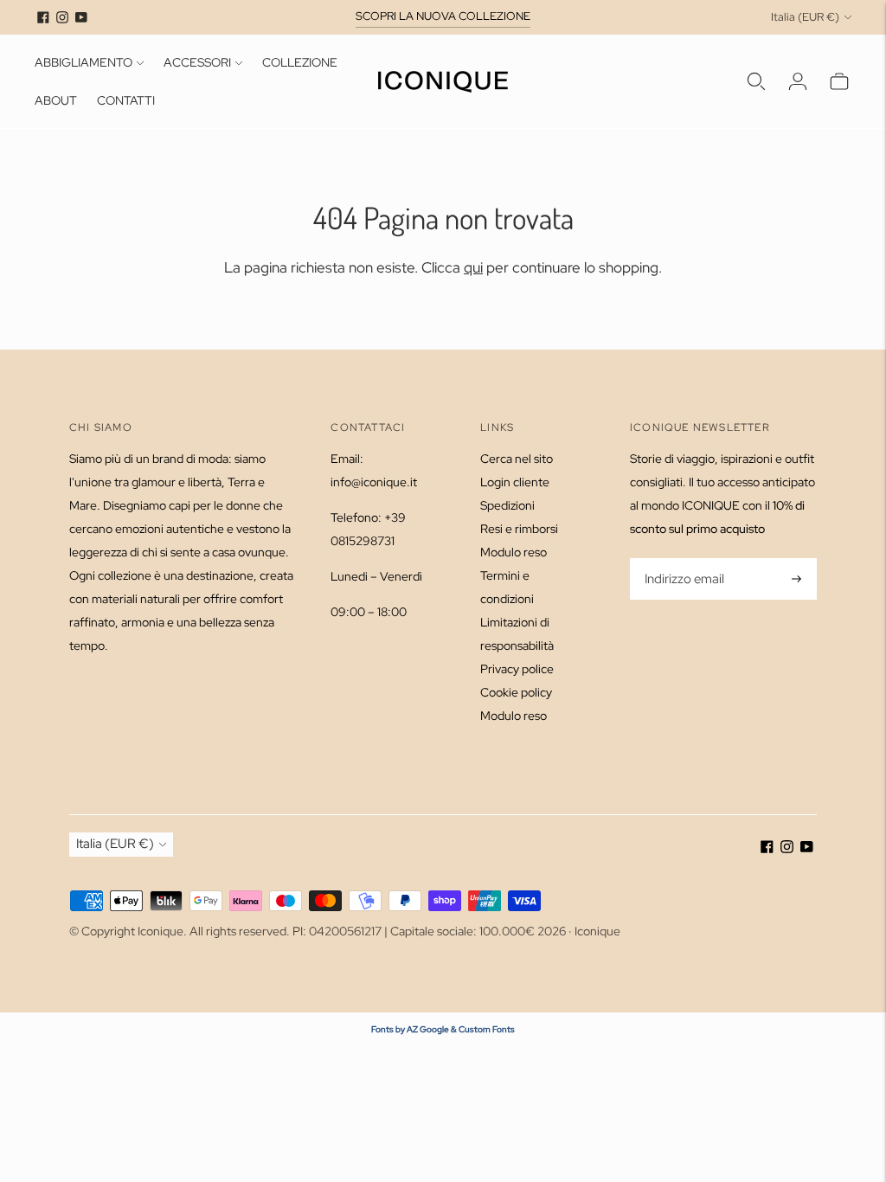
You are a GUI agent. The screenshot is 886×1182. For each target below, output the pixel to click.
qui (473, 267)
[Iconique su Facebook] (43, 17)
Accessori (197, 62)
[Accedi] (798, 81)
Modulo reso (513, 552)
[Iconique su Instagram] (62, 17)
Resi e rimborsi (519, 528)
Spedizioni (507, 505)
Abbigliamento (83, 62)
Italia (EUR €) (805, 17)
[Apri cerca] (756, 81)
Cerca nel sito (516, 458)
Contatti (126, 100)
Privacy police (517, 669)
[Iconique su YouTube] (81, 17)
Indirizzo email (683, 559)
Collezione (299, 62)
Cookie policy (516, 692)
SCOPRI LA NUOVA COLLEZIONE (443, 16)
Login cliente (514, 482)
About (56, 100)
